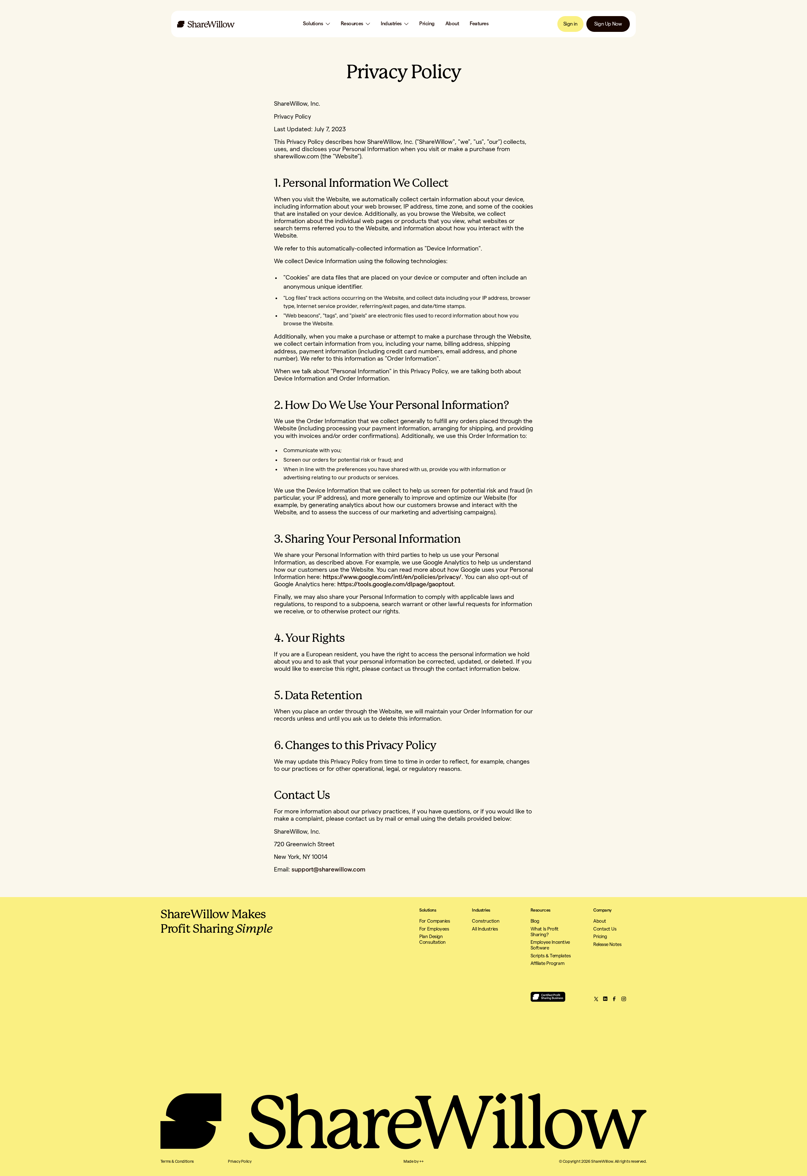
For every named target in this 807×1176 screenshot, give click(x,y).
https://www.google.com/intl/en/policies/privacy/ (391, 577)
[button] (316, 24)
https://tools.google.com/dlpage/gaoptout (395, 584)
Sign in (570, 24)
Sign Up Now (608, 24)
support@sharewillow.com (328, 869)
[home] (206, 24)
